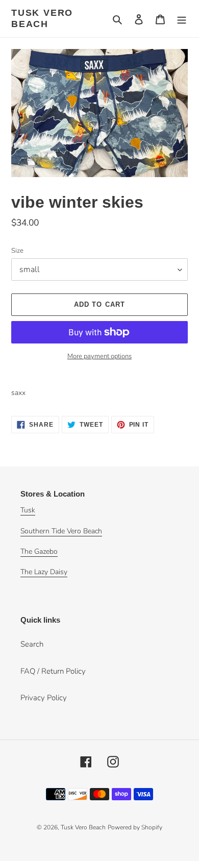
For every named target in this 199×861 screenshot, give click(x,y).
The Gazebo (39, 551)
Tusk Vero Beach (42, 18)
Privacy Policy (43, 698)
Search (31, 644)
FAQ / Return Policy (53, 671)
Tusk (27, 510)
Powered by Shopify (135, 827)
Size (17, 250)
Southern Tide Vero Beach (61, 531)
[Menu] (181, 19)
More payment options (99, 356)
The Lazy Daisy (43, 572)
